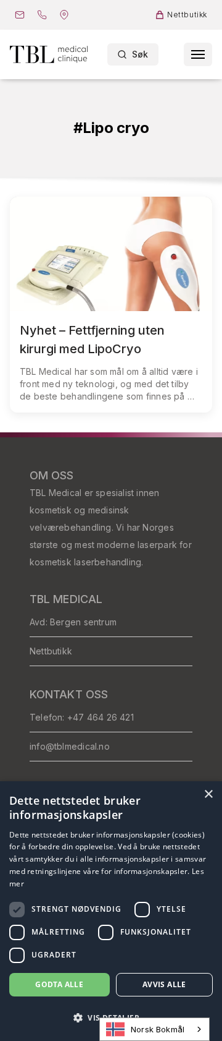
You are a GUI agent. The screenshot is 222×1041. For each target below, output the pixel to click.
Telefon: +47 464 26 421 (82, 717)
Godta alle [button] (59, 984)
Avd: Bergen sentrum (73, 622)
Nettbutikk (51, 651)
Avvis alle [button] (164, 984)
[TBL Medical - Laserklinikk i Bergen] (49, 54)
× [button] (208, 794)
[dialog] (111, 911)
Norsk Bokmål (157, 1029)
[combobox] (154, 1029)
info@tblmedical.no (70, 746)
